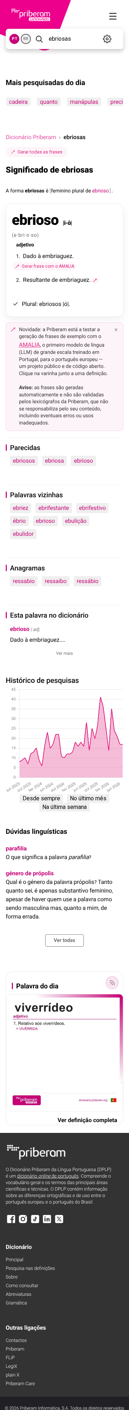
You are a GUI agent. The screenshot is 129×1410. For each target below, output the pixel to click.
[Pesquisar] (39, 39)
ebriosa (54, 460)
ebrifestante (53, 507)
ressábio (88, 581)
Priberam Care (20, 1384)
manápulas (84, 101)
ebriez (20, 507)
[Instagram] (23, 1222)
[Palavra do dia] (112, 982)
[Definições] (107, 39)
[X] (59, 1222)
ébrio (19, 520)
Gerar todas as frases (40, 152)
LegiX (11, 1366)
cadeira (18, 101)
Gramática (16, 1303)
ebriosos (24, 460)
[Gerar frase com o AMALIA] (95, 280)
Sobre (12, 1277)
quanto (49, 101)
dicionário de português (48, 1176)
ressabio (24, 581)
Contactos (16, 1340)
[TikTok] (35, 1222)
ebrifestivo (92, 507)
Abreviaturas (18, 1294)
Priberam (15, 1349)
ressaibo (56, 581)
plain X (12, 1375)
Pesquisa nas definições (30, 1268)
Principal (14, 1260)
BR (25, 38)
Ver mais (64, 653)
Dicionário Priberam (31, 137)
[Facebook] (11, 1222)
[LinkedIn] (47, 1222)
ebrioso (83, 460)
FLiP (10, 1358)
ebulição (75, 520)
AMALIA (29, 344)
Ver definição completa (87, 1120)
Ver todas (64, 940)
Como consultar (22, 1286)
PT (14, 38)
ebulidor (23, 533)
